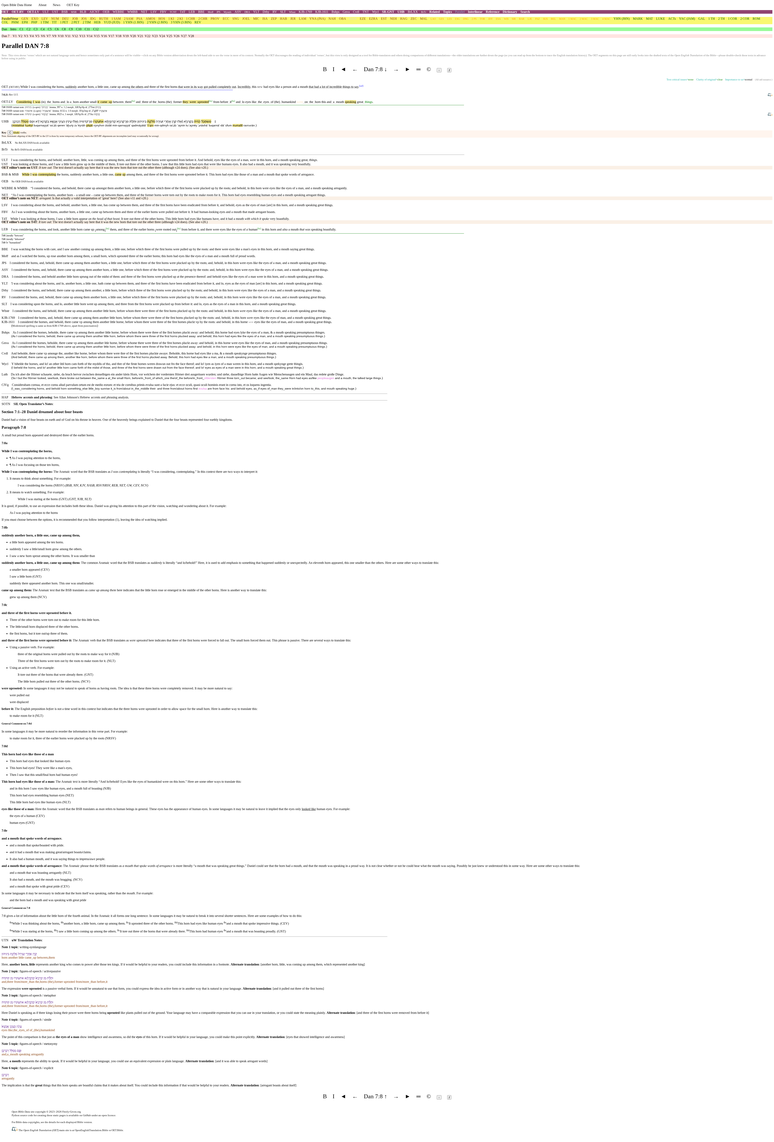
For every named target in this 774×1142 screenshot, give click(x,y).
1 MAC (572, 18)
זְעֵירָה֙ (159, 121)
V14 (89, 36)
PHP (34, 22)
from (216, 102)
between (118, 102)
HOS (161, 18)
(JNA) (317, 18)
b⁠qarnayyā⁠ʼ (41, 125)
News (56, 5)
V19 (126, 36)
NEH (393, 18)
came (103, 102)
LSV (154, 12)
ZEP (274, 18)
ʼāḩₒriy (70, 125)
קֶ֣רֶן (174, 121)
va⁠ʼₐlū (53, 125)
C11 (87, 29)
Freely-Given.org (71, 1111)
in (192, 86)
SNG (235, 18)
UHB (401, 12)
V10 (60, 36)
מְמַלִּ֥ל (25, 121)
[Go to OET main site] (15, 1130)
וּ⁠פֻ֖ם (32, 121)
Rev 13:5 (13, 94)
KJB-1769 (305, 12)
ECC (226, 18)
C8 (64, 29)
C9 (71, 29)
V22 (147, 36)
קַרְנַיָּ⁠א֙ (120, 121)
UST (55, 12)
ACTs (672, 18)
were (192, 102)
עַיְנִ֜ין (69, 121)
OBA (342, 18)
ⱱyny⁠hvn (99, 125)
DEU (65, 18)
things (368, 102)
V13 (82, 36)
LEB (192, 12)
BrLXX (413, 12)
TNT (365, 12)
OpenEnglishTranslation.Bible (91, 1130)
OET (5, 12)
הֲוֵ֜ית (197, 121)
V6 (43, 36)
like (254, 102)
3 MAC (595, 18)
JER (293, 18)
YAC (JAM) (687, 18)
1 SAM (116, 18)
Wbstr (292, 12)
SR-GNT (388, 12)
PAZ (537, 18)
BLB (83, 12)
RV (275, 12)
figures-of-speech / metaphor (38, 995)
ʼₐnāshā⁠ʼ (203, 125)
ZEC (414, 18)
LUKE (660, 18)
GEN (24, 18)
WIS (506, 18)
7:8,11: (5, 94)
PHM (15, 22)
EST (384, 18)
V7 (49, 36)
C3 (35, 29)
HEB (97, 22)
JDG (93, 18)
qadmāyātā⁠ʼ (138, 125)
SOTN (6, 404)
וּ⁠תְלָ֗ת (132, 121)
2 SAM (128, 18)
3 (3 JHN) (181, 22)
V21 (140, 36)
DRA (247, 12)
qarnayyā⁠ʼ (124, 125)
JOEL (246, 18)
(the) (169, 102)
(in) (43, 102)
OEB (106, 12)
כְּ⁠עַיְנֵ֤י (61, 121)
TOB (482, 18)
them (128, 102)
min (114, 125)
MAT (649, 18)
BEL (553, 18)
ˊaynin (181, 125)
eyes (248, 102)
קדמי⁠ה (83, 121)
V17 (111, 36)
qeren (61, 125)
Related (434, 12)
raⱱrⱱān (249, 125)
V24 (162, 36)
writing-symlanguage (33, 947)
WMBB (132, 12)
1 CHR (190, 18)
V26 (176, 36)
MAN (562, 18)
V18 (118, 36)
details (52, 1122)
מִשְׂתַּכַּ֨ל (206, 121)
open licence (108, 1115)
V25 (169, 36)
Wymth (227, 12)
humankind (289, 102)
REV (198, 22)
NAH (332, 18)
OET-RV (18, 12)
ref (361, 85)
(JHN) (622, 18)
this (323, 102)
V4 (32, 36)
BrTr (423, 12)
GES (441, 18)
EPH (25, 22)
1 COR (732, 18)
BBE (201, 12)
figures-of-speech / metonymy (38, 1043)
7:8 (3, 107)
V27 (184, 36)
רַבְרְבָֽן (16, 121)
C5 (50, 29)
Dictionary (510, 12)
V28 (191, 36)
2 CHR (202, 18)
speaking (350, 102)
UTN (5, 940)
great (360, 102)
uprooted (202, 102)
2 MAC (584, 18)
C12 (96, 29)
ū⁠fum (228, 125)
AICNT (94, 12)
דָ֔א (37, 121)
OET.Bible (117, 1130)
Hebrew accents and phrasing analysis (104, 397)
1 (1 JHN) (133, 22)
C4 (43, 29)
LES (449, 18)
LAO (433, 18)
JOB (75, 18)
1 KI (171, 18)
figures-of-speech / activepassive (40, 971)
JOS (84, 18)
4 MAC (606, 18)
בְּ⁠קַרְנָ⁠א (44, 121)
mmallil (238, 125)
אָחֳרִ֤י (167, 121)
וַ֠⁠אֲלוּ (180, 121)
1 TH (711, 18)
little (105, 174)
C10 (78, 29)
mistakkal (18, 125)
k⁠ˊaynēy (191, 125)
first (167, 86)
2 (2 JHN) (157, 22)
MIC (256, 18)
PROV (215, 18)
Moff (210, 12)
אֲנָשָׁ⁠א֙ (53, 121)
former (177, 102)
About (42, 5)
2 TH (721, 18)
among (126, 86)
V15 (97, 36)
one (111, 174)
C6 (57, 29)
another (82, 86)
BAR (521, 18)
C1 (21, 29)
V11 (68, 36)
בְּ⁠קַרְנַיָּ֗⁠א (188, 121)
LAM (302, 18)
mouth (304, 86)
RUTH (103, 18)
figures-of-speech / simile (35, 1019)
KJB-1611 (321, 12)
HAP (5, 397)
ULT (46, 12)
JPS (218, 12)
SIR (514, 18)
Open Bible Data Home (17, 5)
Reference (492, 12)
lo (68, 102)
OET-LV (33, 12)
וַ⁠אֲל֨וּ (75, 121)
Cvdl (356, 12)
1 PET (64, 22)
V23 (155, 36)
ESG (457, 18)
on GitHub (85, 1115)
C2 (28, 29)
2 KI (180, 18)
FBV (163, 12)
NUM (55, 18)
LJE (530, 18)
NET (144, 12)
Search (525, 12)
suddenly (76, 174)
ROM (756, 18)
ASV (238, 12)
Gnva (346, 12)
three (153, 86)
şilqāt (89, 125)
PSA (139, 18)
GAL (701, 18)
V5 (37, 36)
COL (5, 22)
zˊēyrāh (79, 125)
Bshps (335, 12)
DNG (465, 18)
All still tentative (763, 80)
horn (75, 102)
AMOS (150, 18)
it (98, 102)
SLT (283, 12)
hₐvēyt (29, 125)
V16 (104, 36)
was (37, 102)
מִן (127, 121)
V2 (20, 36)
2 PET (75, 22)
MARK (638, 18)
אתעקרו (98, 121)
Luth (5, 374)
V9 (54, 36)
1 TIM (45, 22)
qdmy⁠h (164, 125)
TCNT (173, 12)
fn (133, 101)
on (305, 102)
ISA (265, 18)
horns (56, 102)
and (62, 102)
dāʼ (223, 125)
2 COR (744, 18)
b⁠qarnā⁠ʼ (214, 125)
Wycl (375, 12)
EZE (363, 18)
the (49, 102)
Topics (447, 12)
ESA (498, 18)
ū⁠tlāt (108, 125)
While (26, 174)
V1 (15, 36)
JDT (490, 18)
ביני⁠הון (141, 121)
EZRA (373, 18)
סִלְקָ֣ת (151, 121)
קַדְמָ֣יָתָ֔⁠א (110, 121)
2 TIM (87, 22)
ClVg (5, 385)
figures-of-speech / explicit (36, 1068)
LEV (45, 18)
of (150, 102)
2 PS (474, 18)
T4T (182, 12)
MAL (423, 18)
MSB (74, 12)
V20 (133, 36)
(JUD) (112, 22)
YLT (256, 12)
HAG (403, 18)
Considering (24, 102)
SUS (545, 18)
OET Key (73, 5)
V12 (75, 36)
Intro (13, 29)
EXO (34, 18)
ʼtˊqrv (150, 125)
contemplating (47, 174)
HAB (283, 18)
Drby (266, 12)
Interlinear (475, 12)
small (93, 102)
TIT (54, 22)
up (109, 102)
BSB (64, 12)
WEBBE (118, 12)
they (185, 102)
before (224, 102)
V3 (26, 36)
